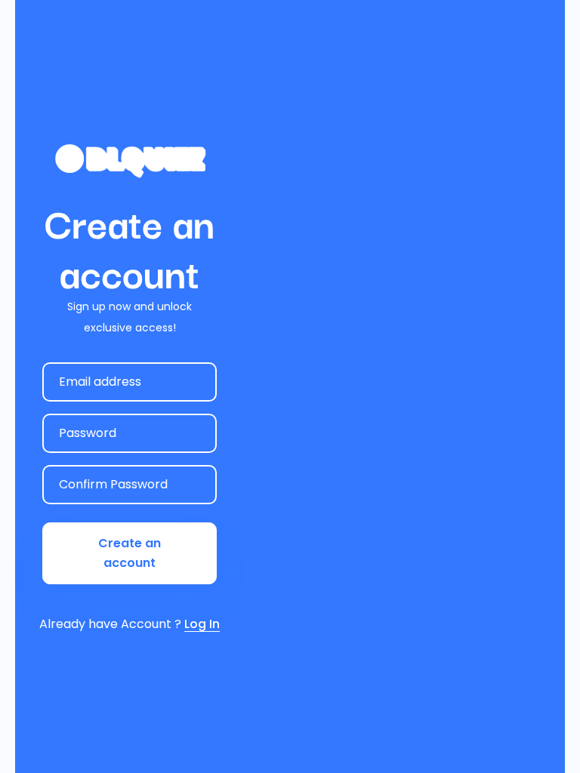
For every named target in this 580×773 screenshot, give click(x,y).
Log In (202, 624)
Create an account (129, 552)
